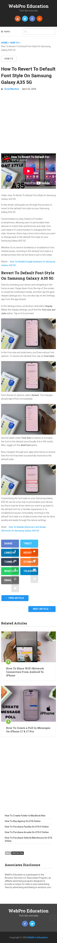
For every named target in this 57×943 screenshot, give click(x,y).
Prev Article (16, 598)
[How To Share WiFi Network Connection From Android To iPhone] (28, 646)
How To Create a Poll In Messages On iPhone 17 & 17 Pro (28, 729)
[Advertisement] (28, 123)
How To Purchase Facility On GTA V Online (27, 826)
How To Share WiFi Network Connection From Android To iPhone (25, 672)
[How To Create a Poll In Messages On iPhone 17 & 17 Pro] (28, 704)
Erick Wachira (11, 89)
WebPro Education (28, 6)
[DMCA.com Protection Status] (14, 856)
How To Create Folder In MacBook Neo (25, 815)
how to (8, 58)
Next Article (41, 609)
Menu (7, 31)
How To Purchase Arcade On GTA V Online (27, 832)
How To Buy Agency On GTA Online (23, 821)
